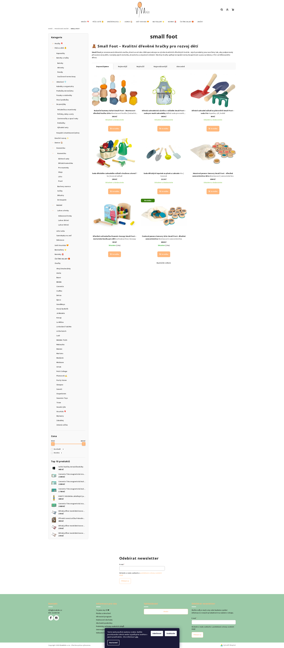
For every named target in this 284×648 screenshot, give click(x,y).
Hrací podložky (62, 100)
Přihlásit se (125, 581)
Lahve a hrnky (63, 210)
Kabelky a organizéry (65, 86)
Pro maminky (63, 167)
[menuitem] (85, 21)
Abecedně (181, 66)
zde (136, 637)
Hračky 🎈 (59, 43)
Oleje (60, 172)
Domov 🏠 (59, 142)
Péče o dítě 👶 (61, 48)
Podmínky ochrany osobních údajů (110, 626)
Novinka (58, 453)
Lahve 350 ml (63, 220)
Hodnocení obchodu (104, 620)
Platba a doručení (103, 613)
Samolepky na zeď (64, 235)
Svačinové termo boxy (66, 76)
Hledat (165, 611)
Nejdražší (140, 66)
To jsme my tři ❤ (102, 610)
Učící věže (60, 231)
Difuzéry (60, 195)
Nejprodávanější (160, 66)
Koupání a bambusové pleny (68, 133)
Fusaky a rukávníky (64, 95)
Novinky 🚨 (59, 254)
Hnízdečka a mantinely (66, 109)
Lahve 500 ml (63, 225)
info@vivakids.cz (55, 610)
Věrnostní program (104, 616)
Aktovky (60, 67)
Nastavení (113, 642)
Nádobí (59, 205)
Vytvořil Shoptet (229, 645)
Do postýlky (61, 104)
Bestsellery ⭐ (61, 250)
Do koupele (62, 200)
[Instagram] (56, 617)
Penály (60, 72)
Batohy (60, 63)
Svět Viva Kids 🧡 (62, 245)
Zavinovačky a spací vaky (67, 118)
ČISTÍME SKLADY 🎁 (62, 259)
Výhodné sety (63, 127)
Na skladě (58, 449)
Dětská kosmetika (65, 163)
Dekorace (60, 240)
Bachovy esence (64, 186)
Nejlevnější (122, 66)
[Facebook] (50, 617)
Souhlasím (170, 633)
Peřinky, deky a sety (65, 114)
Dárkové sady (63, 159)
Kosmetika (60, 148)
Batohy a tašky (62, 58)
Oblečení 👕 (61, 82)
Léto (60, 176)
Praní (60, 181)
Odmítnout (156, 633)
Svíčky (60, 191)
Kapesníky (60, 53)
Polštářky (61, 123)
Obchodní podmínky (104, 623)
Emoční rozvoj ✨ (62, 138)
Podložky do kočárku (65, 91)
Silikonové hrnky (65, 216)
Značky (58, 263)
